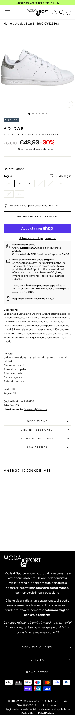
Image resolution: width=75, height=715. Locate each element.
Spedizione (24, 149)
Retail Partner (46, 713)
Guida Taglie (62, 176)
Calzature (42, 409)
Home (8, 24)
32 (50, 183)
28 (9, 183)
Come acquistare (37, 438)
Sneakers (29, 409)
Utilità (37, 659)
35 (19, 193)
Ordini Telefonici (37, 429)
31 (40, 183)
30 (30, 183)
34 (9, 193)
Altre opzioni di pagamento (37, 238)
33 (61, 183)
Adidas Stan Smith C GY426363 (37, 24)
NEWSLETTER (37, 672)
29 (19, 183)
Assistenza (37, 447)
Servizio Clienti (37, 647)
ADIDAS (14, 128)
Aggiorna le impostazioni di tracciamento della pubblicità (37, 709)
